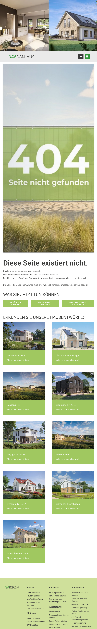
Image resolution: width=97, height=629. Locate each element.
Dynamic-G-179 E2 (16, 355)
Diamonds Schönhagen (67, 355)
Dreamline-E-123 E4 (17, 553)
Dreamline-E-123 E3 (65, 404)
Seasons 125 (13, 404)
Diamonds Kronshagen (67, 503)
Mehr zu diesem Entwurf (18, 360)
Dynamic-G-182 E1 (16, 503)
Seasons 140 (62, 454)
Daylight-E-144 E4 (16, 454)
